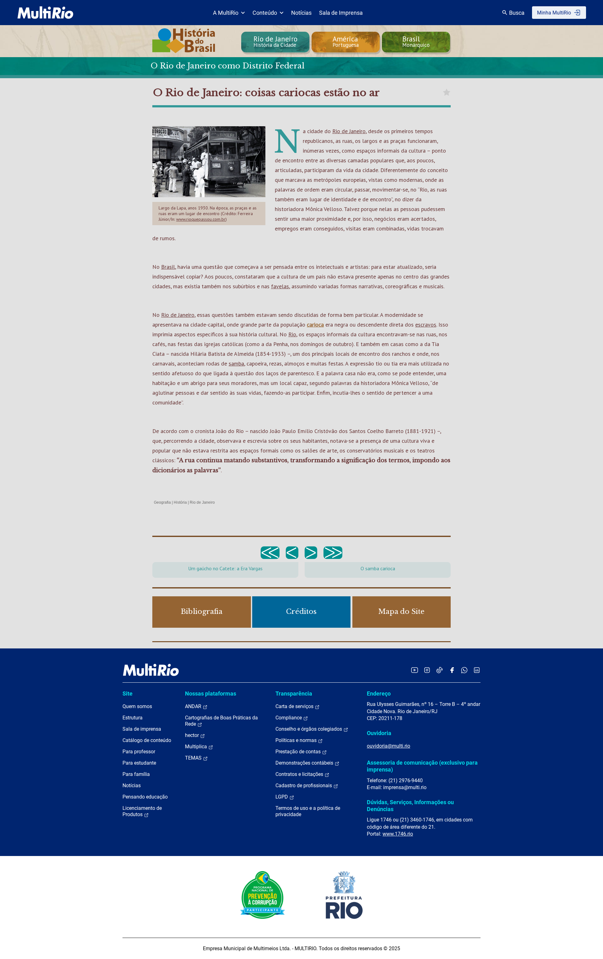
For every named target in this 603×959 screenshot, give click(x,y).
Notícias (301, 12)
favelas (280, 286)
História (180, 502)
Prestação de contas (298, 752)
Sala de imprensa (141, 729)
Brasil (168, 266)
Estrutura (132, 718)
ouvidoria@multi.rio (388, 746)
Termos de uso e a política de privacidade (307, 811)
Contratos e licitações (299, 774)
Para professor (138, 752)
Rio (292, 334)
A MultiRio (225, 12)
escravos (425, 324)
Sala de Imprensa (341, 12)
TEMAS (194, 758)
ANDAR (194, 706)
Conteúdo (265, 12)
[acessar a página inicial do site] (45, 12)
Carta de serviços (295, 706)
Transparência (293, 693)
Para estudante (139, 763)
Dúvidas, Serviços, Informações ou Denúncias (410, 805)
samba (236, 363)
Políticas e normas (296, 740)
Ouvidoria (379, 733)
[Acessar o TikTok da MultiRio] (439, 670)
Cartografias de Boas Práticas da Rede (221, 721)
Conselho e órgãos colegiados (309, 729)
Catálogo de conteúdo (146, 740)
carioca (315, 324)
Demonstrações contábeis (304, 763)
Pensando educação (145, 797)
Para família (136, 774)
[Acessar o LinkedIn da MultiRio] (477, 670)
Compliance (289, 718)
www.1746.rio (398, 834)
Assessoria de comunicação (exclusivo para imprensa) (422, 766)
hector (192, 735)
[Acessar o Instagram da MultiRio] (427, 670)
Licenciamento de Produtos (142, 811)
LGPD (282, 797)
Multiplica (196, 747)
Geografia (162, 502)
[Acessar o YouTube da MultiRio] (414, 670)
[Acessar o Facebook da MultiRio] (452, 670)
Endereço (379, 693)
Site (127, 693)
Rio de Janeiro (349, 131)
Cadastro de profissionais (304, 785)
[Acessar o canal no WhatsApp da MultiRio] (464, 670)
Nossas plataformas (210, 693)
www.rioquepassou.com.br (200, 219)
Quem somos (137, 706)
